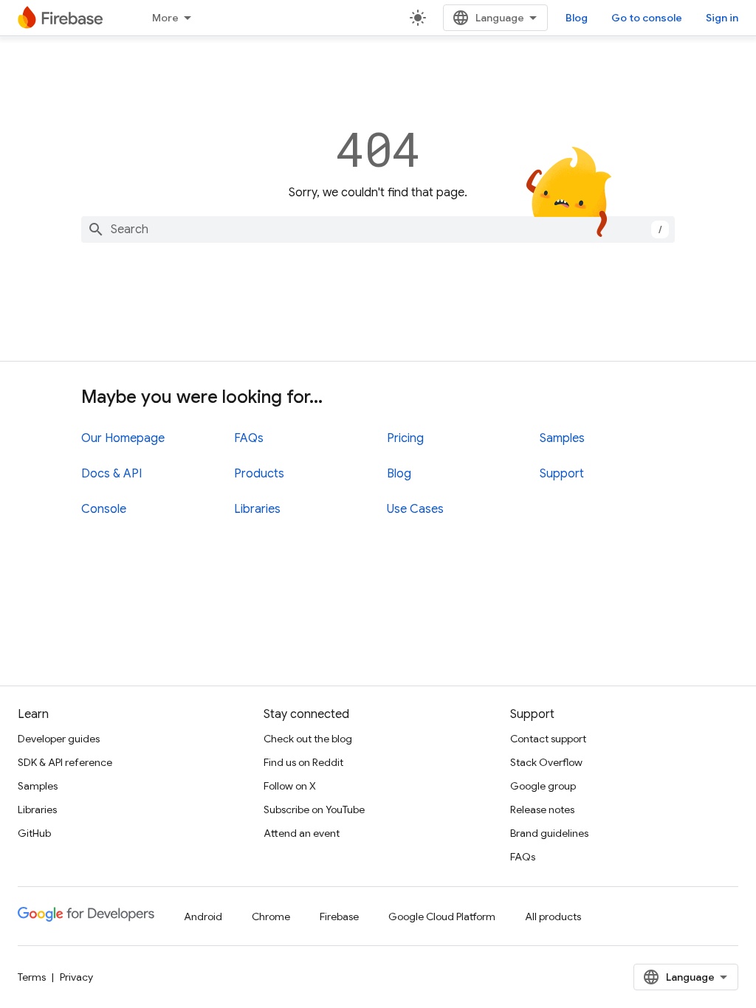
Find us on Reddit (303, 762)
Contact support (548, 738)
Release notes (542, 809)
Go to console (646, 17)
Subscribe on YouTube (314, 809)
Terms (32, 977)
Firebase (339, 916)
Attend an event (302, 833)
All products (553, 916)
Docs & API (111, 473)
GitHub (34, 833)
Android (203, 916)
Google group (543, 786)
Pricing (405, 438)
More (165, 17)
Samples (562, 438)
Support (562, 473)
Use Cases (415, 509)
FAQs (249, 438)
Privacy (76, 977)
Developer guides (59, 738)
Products (259, 473)
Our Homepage (123, 438)
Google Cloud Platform (441, 916)
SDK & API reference (65, 762)
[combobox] (378, 229)
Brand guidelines (549, 833)
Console (103, 509)
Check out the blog (308, 738)
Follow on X (290, 786)
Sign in (722, 17)
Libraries (257, 509)
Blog (577, 17)
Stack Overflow (546, 762)
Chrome (271, 916)
